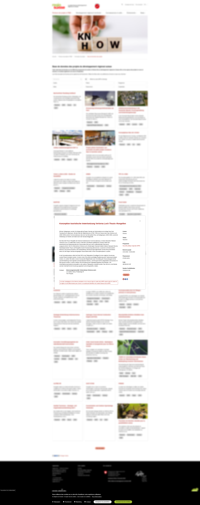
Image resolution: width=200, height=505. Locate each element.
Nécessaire (57, 502)
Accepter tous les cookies (123, 501)
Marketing (79, 502)
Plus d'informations (97, 496)
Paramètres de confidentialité (8, 490)
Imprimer (126, 274)
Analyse (88, 502)
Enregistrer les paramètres (103, 501)
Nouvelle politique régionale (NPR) (131, 245)
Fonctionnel (68, 502)
